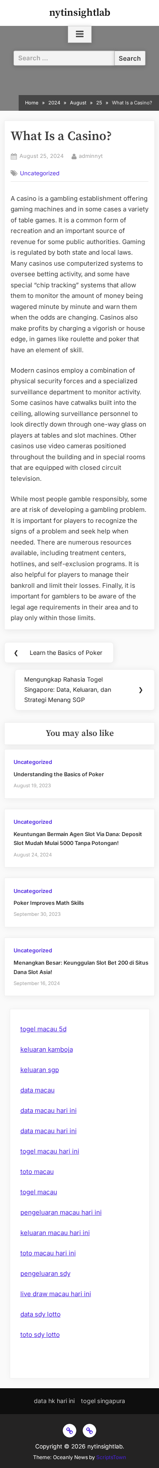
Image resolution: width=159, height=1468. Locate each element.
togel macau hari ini (49, 1151)
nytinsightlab (79, 12)
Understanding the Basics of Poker (59, 774)
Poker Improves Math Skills (49, 903)
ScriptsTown (111, 1457)
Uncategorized (39, 173)
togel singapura (103, 1400)
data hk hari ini (54, 1400)
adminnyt (91, 155)
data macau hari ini (48, 1110)
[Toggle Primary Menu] (80, 34)
